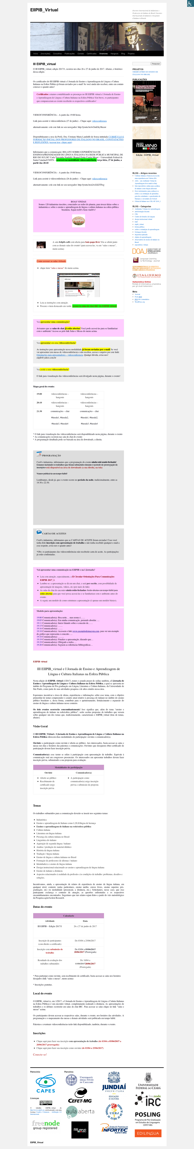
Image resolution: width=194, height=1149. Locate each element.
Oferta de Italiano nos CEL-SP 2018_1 (148, 201)
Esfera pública (139, 227)
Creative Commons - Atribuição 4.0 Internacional (45, 1113)
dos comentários (142, 299)
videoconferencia (99, 178)
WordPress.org (140, 302)
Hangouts (114, 53)
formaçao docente (141, 232)
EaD (136, 222)
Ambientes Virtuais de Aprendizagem (147, 209)
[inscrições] (45, 53)
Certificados (92, 53)
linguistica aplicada (141, 234)
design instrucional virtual (143, 219)
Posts (138, 297)
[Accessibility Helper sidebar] (190, 3)
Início (35, 53)
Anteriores (103, 53)
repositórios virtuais (141, 245)
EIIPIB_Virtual (44, 10)
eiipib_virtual (139, 224)
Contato (81, 53)
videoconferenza (99, 120)
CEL (136, 214)
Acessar (137, 294)
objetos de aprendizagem (143, 237)
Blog (123, 53)
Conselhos (57, 53)
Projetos (131, 53)
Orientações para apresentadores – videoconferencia (60, 354)
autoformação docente (142, 211)
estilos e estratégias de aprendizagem (147, 229)
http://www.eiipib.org (37, 1110)
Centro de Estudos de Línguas (145, 216)
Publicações (70, 53)
